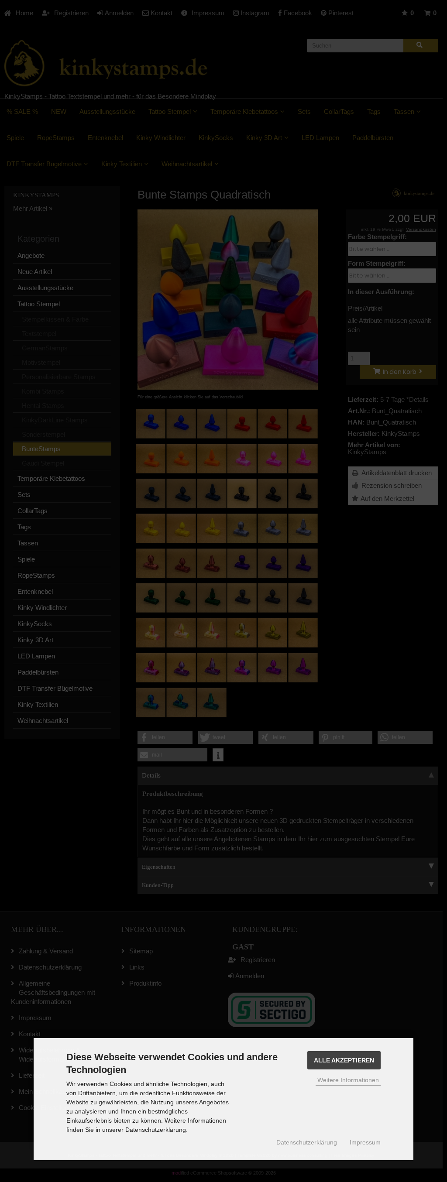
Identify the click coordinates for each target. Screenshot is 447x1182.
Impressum (365, 1142)
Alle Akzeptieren (344, 1060)
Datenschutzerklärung (306, 1142)
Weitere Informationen (348, 1079)
